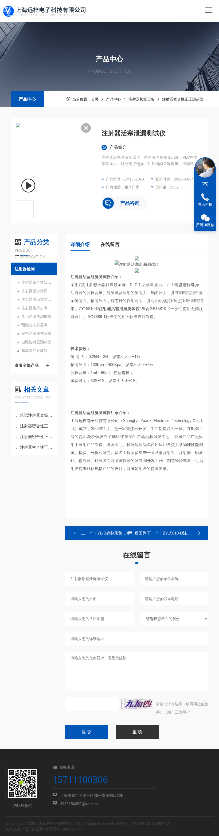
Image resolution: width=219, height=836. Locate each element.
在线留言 (110, 244)
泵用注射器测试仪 (36, 316)
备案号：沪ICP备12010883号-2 (142, 823)
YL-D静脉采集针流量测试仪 (121, 533)
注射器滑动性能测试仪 (36, 299)
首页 (95, 99)
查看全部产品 (27, 365)
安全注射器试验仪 (36, 333)
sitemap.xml (72, 829)
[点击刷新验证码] (137, 704)
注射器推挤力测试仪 (36, 308)
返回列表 (141, 534)
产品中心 (27, 99)
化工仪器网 (33, 829)
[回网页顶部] (205, 185)
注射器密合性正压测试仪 (182, 99)
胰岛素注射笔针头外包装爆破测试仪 (36, 350)
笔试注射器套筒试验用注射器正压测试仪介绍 (36, 415)
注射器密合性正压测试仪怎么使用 (36, 447)
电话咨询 (205, 204)
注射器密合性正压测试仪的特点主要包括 (36, 436)
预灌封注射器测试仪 (36, 325)
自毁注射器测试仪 (36, 342)
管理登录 (52, 829)
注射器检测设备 (141, 99)
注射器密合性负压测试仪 (36, 282)
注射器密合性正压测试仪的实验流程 (36, 426)
